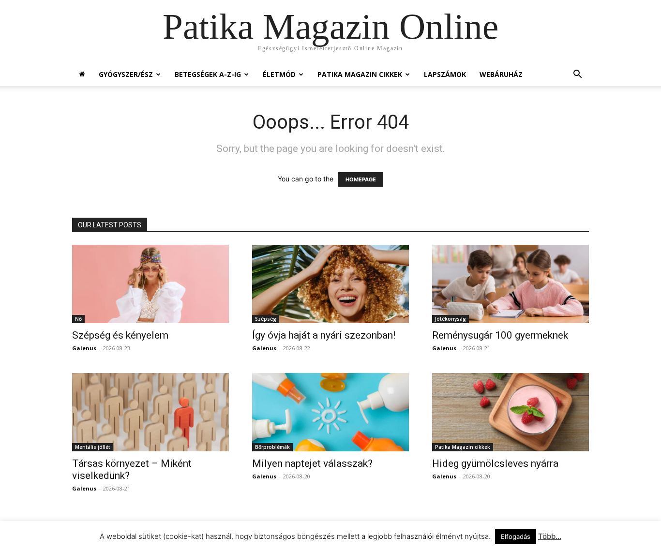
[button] (577, 75)
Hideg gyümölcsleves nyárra (495, 463)
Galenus (84, 348)
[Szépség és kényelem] (150, 284)
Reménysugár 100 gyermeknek (500, 335)
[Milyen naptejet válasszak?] (330, 412)
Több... (549, 536)
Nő (78, 318)
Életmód (279, 74)
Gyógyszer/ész (126, 74)
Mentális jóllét (92, 447)
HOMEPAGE (361, 179)
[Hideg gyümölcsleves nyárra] (510, 412)
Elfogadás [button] (515, 536)
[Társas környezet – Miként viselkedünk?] (150, 412)
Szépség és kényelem (120, 335)
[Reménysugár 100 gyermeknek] (510, 284)
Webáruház (501, 74)
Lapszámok (445, 74)
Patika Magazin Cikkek (359, 74)
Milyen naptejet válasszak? (312, 463)
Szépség (265, 318)
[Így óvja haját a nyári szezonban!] (330, 284)
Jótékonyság (450, 318)
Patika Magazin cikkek (462, 447)
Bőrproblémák (272, 447)
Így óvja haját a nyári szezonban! (323, 335)
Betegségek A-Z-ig (208, 74)
